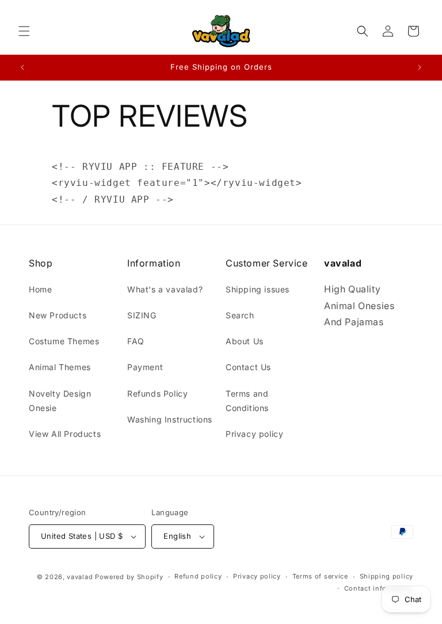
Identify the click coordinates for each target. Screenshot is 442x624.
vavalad (80, 577)
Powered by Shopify (129, 577)
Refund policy (198, 576)
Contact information (378, 588)
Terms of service (320, 576)
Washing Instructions (169, 419)
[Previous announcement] (22, 67)
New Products (57, 315)
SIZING (142, 315)
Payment (145, 367)
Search (240, 315)
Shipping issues (257, 289)
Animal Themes (60, 367)
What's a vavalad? (165, 289)
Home (40, 289)
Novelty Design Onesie (60, 401)
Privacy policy (254, 434)
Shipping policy (387, 576)
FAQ (135, 341)
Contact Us (248, 367)
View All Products (65, 434)
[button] (24, 31)
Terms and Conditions (247, 401)
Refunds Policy (157, 393)
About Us (245, 341)
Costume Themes (64, 341)
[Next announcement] (419, 67)
